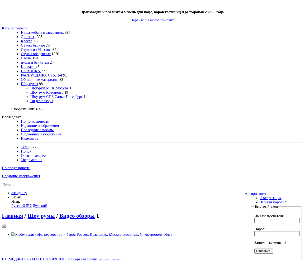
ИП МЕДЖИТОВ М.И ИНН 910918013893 (37, 259)
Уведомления (31, 160)
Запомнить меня (268, 242)
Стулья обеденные (36, 54)
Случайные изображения (41, 134)
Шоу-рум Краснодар (47, 92)
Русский (29, 206)
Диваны (27, 37)
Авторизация (255, 194)
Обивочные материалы (39, 79)
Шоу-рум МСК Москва (49, 88)
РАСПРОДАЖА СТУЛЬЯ (41, 75)
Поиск (26, 151)
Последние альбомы (37, 130)
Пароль (260, 229)
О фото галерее (33, 156)
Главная (12, 216)
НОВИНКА (31, 71)
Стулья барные (33, 45)
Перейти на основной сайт (152, 20)
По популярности (35, 121)
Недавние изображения (40, 126)
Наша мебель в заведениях (42, 32)
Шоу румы (29, 84)
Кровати (28, 67)
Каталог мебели (15, 28)
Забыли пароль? (273, 202)
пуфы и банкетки (35, 62)
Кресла (26, 41)
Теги (24, 147)
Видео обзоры (41, 101)
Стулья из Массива (36, 50)
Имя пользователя (269, 216)
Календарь (29, 138)
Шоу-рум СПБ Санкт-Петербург (57, 97)
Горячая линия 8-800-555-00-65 (98, 259)
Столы (26, 58)
